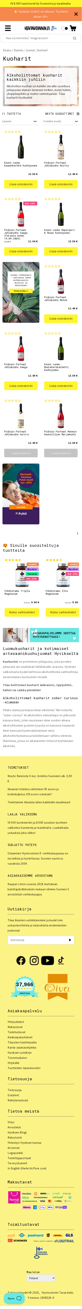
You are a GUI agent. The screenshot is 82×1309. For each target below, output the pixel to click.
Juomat (30, 50)
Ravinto (18, 50)
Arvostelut (14, 1127)
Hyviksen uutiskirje (20, 1052)
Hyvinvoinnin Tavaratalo (57, 1292)
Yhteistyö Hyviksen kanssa (24, 1142)
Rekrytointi (15, 1137)
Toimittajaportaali (19, 1158)
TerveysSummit (17, 1163)
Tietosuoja (15, 1090)
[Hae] (74, 38)
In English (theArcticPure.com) (27, 1168)
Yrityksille (14, 1063)
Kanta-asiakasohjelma (22, 1047)
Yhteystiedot (16, 1022)
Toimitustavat (16, 1032)
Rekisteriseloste (18, 1100)
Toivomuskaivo (17, 1058)
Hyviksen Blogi (17, 1132)
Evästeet (13, 1095)
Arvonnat (14, 1148)
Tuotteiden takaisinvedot (24, 1068)
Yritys (11, 1122)
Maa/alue (33, 1272)
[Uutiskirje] (70, 940)
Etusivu (7, 50)
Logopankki (15, 1153)
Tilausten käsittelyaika (22, 1042)
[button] (73, 28)
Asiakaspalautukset (20, 1037)
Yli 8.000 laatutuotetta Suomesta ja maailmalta (40, 3)
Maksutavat (15, 1027)
